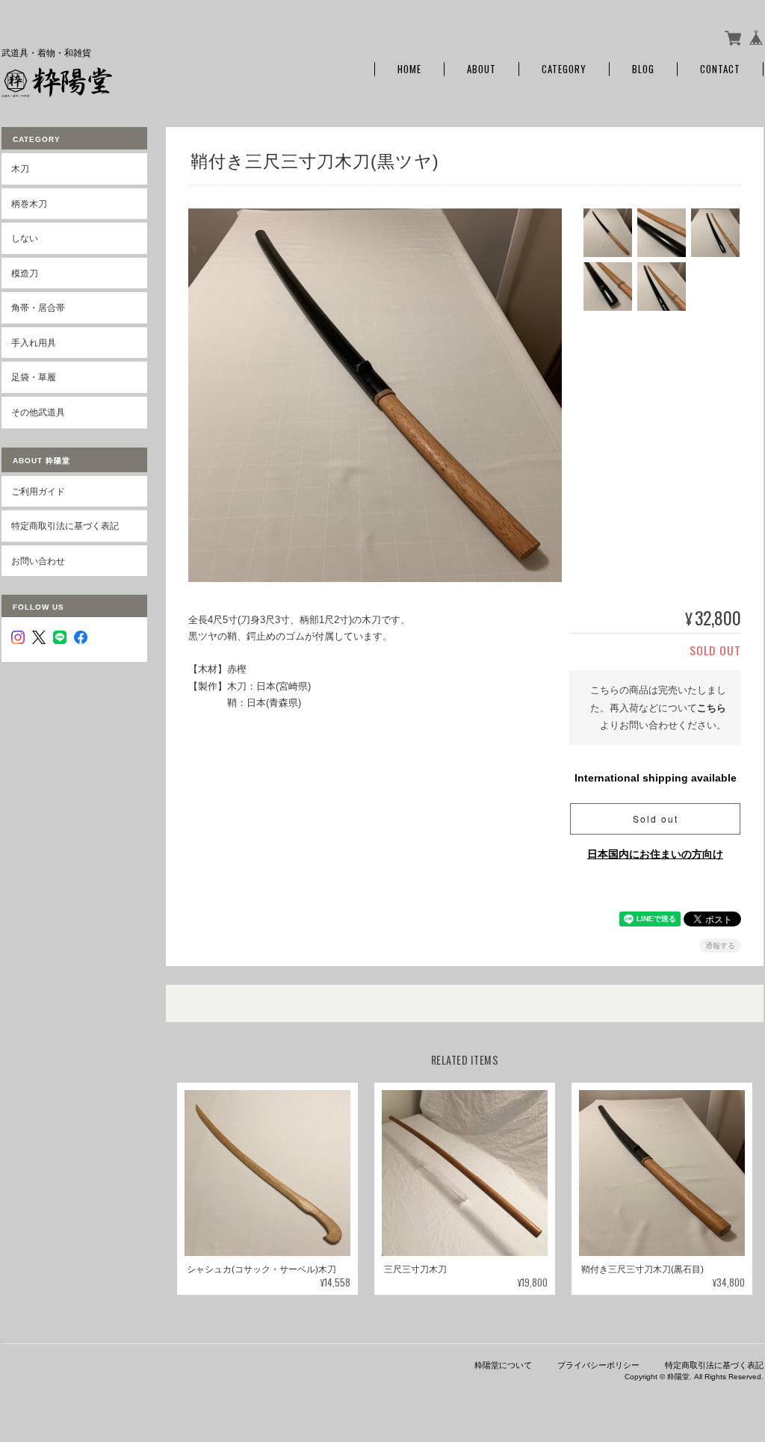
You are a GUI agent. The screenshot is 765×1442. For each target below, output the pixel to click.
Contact (720, 69)
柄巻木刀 (29, 203)
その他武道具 (38, 412)
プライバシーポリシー (598, 1365)
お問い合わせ (38, 561)
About (481, 69)
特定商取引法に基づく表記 (65, 525)
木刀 (20, 168)
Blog (643, 69)
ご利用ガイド (38, 491)
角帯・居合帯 (38, 307)
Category (564, 69)
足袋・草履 (33, 377)
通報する (720, 945)
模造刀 (24, 273)
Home (409, 69)
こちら (711, 708)
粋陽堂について (503, 1365)
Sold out (655, 818)
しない (24, 238)
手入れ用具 (33, 342)
